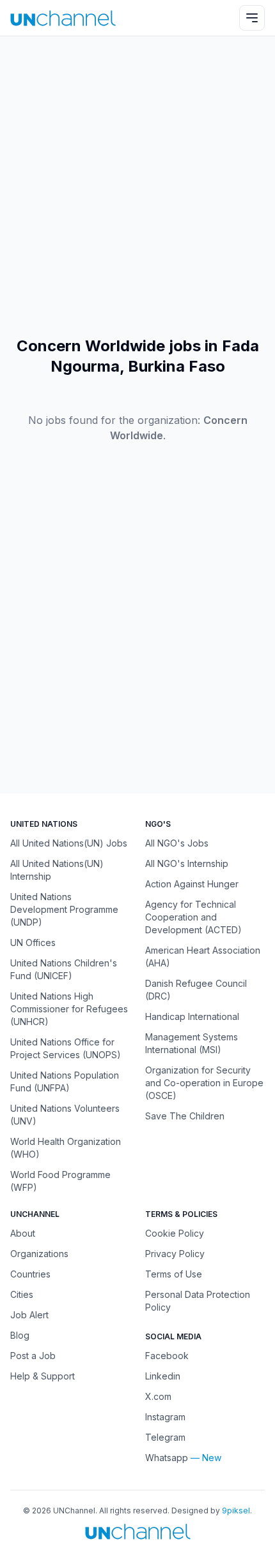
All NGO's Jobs (176, 843)
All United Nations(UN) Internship (57, 870)
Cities (21, 1294)
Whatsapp (166, 1457)
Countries (30, 1274)
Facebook (167, 1355)
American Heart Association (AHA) (202, 956)
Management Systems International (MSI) (191, 1043)
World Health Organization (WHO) (65, 1148)
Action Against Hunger (192, 883)
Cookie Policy (174, 1233)
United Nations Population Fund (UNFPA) (64, 1081)
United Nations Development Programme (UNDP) (64, 909)
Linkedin (162, 1376)
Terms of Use (173, 1274)
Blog (19, 1335)
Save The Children (184, 1115)
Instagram (165, 1416)
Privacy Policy (175, 1253)
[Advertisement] (137, 186)
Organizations (39, 1253)
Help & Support (42, 1376)
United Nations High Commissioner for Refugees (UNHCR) (69, 1009)
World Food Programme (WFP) (60, 1181)
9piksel (236, 1510)
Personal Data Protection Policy (197, 1301)
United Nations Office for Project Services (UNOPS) (65, 1048)
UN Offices (33, 942)
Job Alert (29, 1314)
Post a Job (33, 1355)
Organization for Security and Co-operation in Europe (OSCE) (204, 1083)
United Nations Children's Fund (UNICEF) (63, 969)
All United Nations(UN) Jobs (68, 843)
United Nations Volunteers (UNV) (65, 1114)
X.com (158, 1396)
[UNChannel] (63, 18)
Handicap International (192, 1016)
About (22, 1233)
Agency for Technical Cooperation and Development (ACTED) (193, 917)
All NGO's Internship (186, 863)
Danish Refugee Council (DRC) (196, 989)
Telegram (165, 1437)
